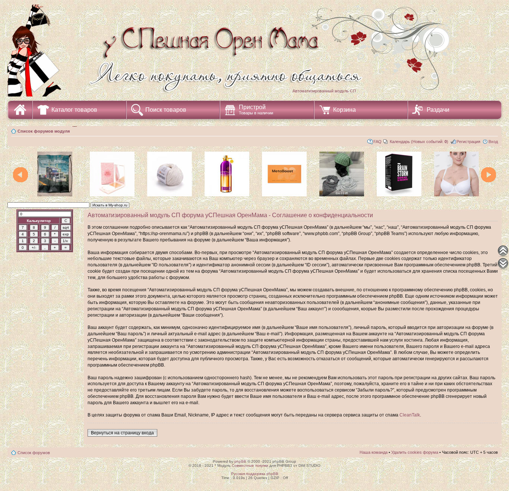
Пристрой (256, 109)
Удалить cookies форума (414, 452)
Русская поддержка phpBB (254, 474)
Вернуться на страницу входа (122, 432)
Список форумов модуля (44, 131)
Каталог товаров (74, 110)
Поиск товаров (165, 110)
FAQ (377, 141)
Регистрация (468, 141)
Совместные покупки (250, 465)
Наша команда (374, 452)
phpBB (240, 461)
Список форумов (34, 452)
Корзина (344, 110)
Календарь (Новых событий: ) (419, 141)
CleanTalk (409, 415)
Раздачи (438, 110)
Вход (493, 141)
